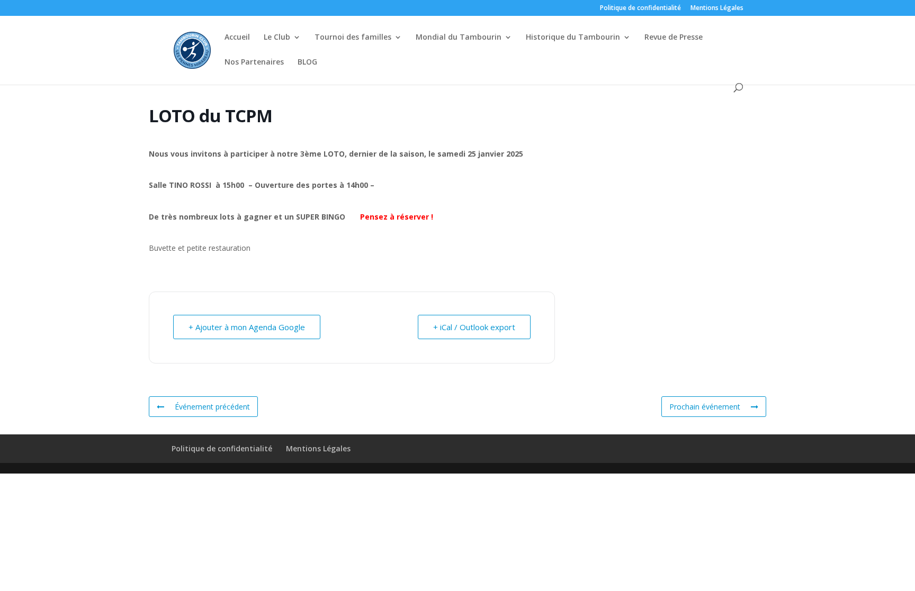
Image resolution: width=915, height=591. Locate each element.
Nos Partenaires (254, 62)
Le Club (277, 37)
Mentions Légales (716, 8)
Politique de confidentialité (640, 8)
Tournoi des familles (353, 37)
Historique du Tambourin (573, 37)
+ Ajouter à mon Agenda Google (247, 327)
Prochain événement (704, 407)
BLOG (307, 62)
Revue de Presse (673, 37)
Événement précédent (212, 407)
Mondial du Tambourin (458, 37)
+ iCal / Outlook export (474, 327)
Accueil (237, 37)
